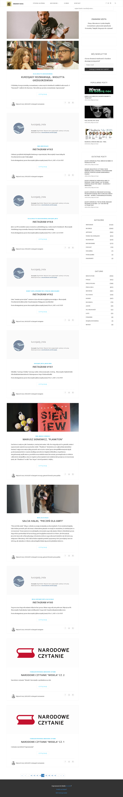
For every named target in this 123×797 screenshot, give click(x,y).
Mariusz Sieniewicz (44, 436)
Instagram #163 (43, 149)
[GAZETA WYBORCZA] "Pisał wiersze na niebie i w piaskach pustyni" (99, 161)
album (88, 306)
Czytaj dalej (43, 94)
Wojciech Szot (20, 104)
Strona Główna (39, 3)
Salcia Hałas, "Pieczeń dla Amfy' (42, 520)
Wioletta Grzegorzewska (44, 73)
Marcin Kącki (44, 146)
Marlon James (55, 291)
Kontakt (77, 3)
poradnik (89, 317)
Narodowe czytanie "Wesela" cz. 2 (43, 675)
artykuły (89, 232)
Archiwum (54, 3)
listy (87, 313)
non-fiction (90, 276)
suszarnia (89, 251)
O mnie (66, 3)
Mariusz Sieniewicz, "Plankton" (43, 439)
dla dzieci (89, 294)
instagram (40, 176)
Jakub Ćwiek (48, 363)
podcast (89, 247)
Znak (38, 146)
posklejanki (90, 254)
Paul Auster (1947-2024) (92, 120)
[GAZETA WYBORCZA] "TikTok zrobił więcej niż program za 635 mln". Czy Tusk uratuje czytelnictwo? (98, 203)
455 (49, 776)
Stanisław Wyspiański (36, 672)
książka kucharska (92, 321)
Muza (38, 517)
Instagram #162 (43, 294)
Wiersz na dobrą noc (93, 236)
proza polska (56, 476)
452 (40, 776)
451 (37, 776)
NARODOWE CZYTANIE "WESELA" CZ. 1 (43, 741)
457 (55, 776)
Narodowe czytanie (50, 672)
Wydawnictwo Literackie (43, 291)
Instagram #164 (43, 221)
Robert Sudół (30, 291)
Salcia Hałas (44, 517)
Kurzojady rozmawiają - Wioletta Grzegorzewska (42, 79)
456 (52, 776)
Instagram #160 (43, 602)
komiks (88, 298)
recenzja (40, 476)
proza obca (89, 287)
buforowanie (90, 243)
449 (31, 776)
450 (34, 776)
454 (46, 776)
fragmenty (89, 258)
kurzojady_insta (53, 218)
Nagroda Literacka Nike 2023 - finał (95, 142)
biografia (89, 302)
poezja (88, 279)
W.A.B (34, 73)
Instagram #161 (43, 366)
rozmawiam (40, 104)
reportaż (89, 291)
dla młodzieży (91, 309)
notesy (88, 324)
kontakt (68, 786)
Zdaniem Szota (18, 4)
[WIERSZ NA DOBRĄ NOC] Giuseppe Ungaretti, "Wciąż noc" (98, 97)
